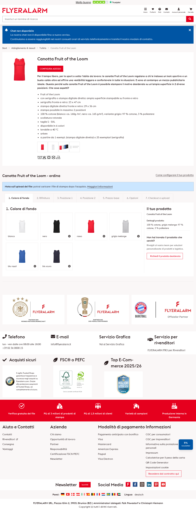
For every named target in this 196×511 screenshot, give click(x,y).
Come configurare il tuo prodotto (175, 175)
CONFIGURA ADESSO (50, 68)
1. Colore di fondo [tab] (19, 197)
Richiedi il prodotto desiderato (165, 256)
